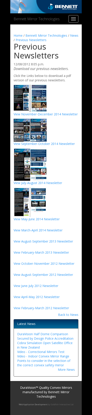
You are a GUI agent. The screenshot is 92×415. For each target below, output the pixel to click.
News (74, 35)
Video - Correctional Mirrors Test (41, 352)
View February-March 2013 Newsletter (41, 252)
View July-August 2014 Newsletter (38, 183)
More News (66, 369)
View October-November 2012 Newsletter (44, 263)
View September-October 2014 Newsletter (44, 144)
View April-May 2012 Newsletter (37, 297)
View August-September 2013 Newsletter (43, 241)
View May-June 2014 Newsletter (37, 219)
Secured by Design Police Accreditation (45, 338)
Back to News (68, 315)
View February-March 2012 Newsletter (41, 308)
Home (18, 35)
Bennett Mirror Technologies (37, 18)
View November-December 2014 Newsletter (46, 114)
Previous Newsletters (31, 40)
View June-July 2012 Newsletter (36, 286)
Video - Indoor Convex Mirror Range (43, 356)
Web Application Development (33, 404)
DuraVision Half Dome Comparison (42, 334)
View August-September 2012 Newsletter (43, 275)
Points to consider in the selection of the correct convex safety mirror (43, 363)
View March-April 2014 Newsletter (38, 230)
